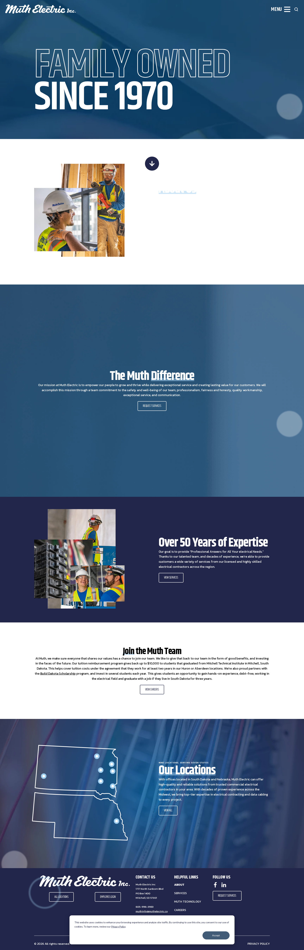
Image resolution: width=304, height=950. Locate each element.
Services (180, 893)
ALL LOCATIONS (61, 896)
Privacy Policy (118, 926)
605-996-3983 (145, 907)
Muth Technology (187, 901)
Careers (180, 910)
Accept (216, 935)
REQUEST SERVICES (152, 405)
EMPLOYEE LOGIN (108, 896)
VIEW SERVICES (171, 577)
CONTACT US (145, 877)
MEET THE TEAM (171, 234)
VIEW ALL (168, 810)
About (179, 885)
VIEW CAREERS (152, 689)
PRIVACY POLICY (259, 943)
